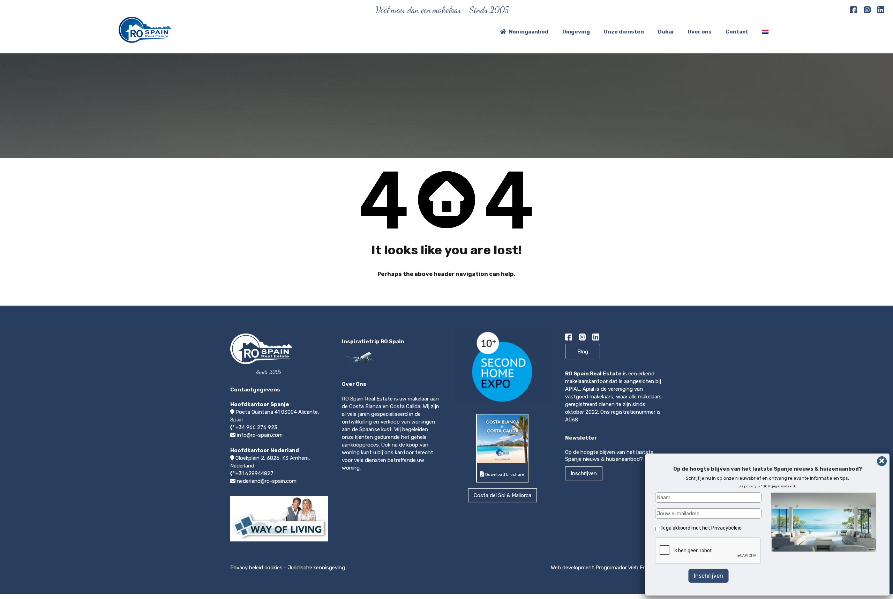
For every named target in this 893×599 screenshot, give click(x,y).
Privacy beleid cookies (256, 567)
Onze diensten (624, 32)
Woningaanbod (528, 32)
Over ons (700, 32)
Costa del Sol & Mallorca (502, 495)
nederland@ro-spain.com (267, 481)
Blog (582, 352)
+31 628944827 (254, 473)
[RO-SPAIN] (145, 40)
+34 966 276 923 (256, 427)
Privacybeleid (726, 528)
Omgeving (576, 32)
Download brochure (504, 474)
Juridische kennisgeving (316, 567)
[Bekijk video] (279, 541)
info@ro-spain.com (260, 435)
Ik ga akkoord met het (701, 528)
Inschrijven (584, 473)
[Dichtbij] (882, 461)
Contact (737, 32)
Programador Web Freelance (629, 567)
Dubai (666, 32)
